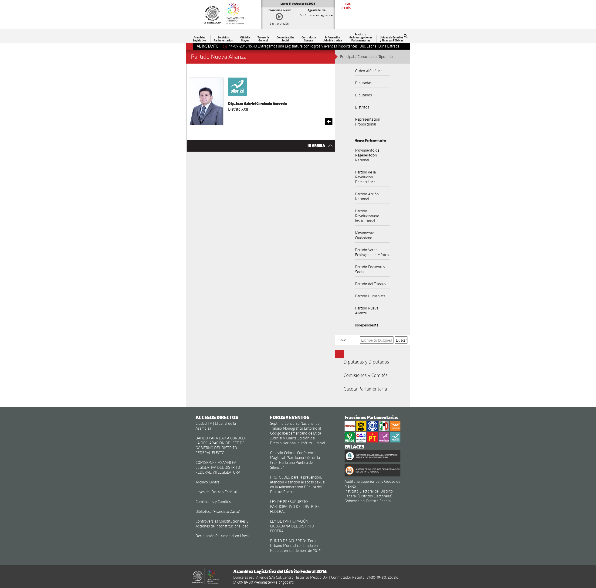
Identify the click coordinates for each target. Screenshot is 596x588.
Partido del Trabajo (370, 283)
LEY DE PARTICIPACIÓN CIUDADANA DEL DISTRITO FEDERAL (292, 526)
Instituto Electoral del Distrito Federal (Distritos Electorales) (369, 493)
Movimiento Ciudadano (364, 235)
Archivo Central (208, 481)
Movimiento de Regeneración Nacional (367, 155)
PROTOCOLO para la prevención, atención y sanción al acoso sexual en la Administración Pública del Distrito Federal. (297, 484)
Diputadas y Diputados (366, 362)
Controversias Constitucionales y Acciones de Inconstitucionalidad (222, 523)
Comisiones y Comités (366, 375)
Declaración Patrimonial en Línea (222, 535)
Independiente (366, 325)
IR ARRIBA (317, 146)
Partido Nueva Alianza (366, 310)
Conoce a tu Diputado (375, 56)
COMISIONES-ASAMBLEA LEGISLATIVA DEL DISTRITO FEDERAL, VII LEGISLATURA (218, 467)
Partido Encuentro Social (370, 269)
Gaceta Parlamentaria (365, 389)
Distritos (362, 107)
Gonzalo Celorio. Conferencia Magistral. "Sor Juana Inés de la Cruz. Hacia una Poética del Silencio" (295, 460)
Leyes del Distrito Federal (216, 491)
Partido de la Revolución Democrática (365, 177)
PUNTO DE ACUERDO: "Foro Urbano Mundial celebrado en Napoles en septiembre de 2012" (296, 545)
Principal (347, 56)
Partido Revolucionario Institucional (367, 215)
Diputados (363, 94)
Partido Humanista (370, 295)
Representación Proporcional (367, 121)
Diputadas (363, 82)
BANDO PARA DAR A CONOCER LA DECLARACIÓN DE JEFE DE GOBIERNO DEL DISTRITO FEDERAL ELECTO (221, 445)
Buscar (342, 340)
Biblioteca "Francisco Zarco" (218, 511)
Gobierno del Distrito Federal (368, 500)
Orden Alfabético (369, 70)
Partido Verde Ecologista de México (372, 252)
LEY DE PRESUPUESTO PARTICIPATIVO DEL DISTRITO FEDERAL (294, 506)
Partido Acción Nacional (367, 196)
